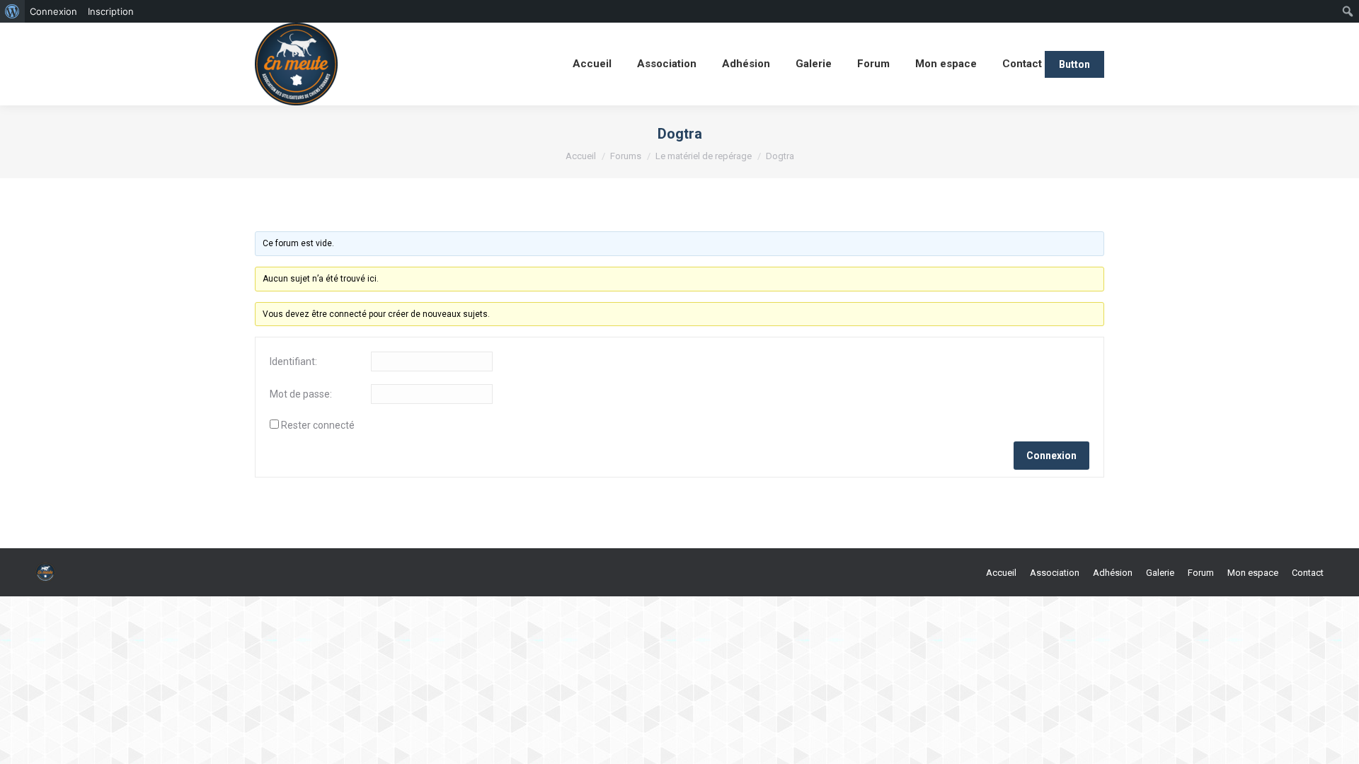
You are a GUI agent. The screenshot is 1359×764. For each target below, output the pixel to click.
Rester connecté (318, 425)
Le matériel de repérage (703, 156)
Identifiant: (293, 361)
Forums (625, 156)
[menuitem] (12, 11)
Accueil (581, 156)
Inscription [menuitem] (111, 11)
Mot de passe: (301, 394)
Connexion (1051, 455)
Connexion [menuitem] (53, 11)
